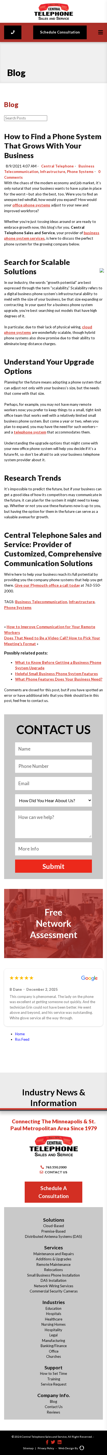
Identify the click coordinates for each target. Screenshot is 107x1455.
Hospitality (53, 1330)
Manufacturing (53, 1340)
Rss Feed (22, 1039)
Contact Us (54, 1406)
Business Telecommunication (41, 602)
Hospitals (53, 1313)
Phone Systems (80, 171)
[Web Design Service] (82, 1448)
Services (53, 1247)
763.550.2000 (56, 1167)
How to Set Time (53, 1373)
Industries (53, 1302)
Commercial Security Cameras (54, 1291)
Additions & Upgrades (53, 1259)
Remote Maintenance (53, 1264)
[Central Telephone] (53, 11)
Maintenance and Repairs (53, 1254)
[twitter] (53, 1442)
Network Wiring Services (53, 1286)
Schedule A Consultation (53, 1192)
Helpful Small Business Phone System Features (56, 673)
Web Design (66, 1448)
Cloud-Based (53, 1226)
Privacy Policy (46, 1448)
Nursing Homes (53, 1324)
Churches (53, 1356)
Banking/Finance (54, 1346)
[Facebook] (47, 1442)
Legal (53, 1335)
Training (53, 1379)
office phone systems (31, 205)
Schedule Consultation (60, 32)
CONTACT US (56, 1172)
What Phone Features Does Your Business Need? (58, 679)
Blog (53, 1401)
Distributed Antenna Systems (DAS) (53, 1236)
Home (20, 1034)
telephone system (30, 432)
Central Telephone (57, 166)
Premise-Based (53, 1231)
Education (53, 1308)
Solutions (53, 1220)
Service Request (53, 1384)
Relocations (53, 1269)
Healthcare (53, 1319)
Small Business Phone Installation (53, 1275)
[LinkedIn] (59, 1442)
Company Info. (53, 1395)
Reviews (53, 1412)
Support (53, 1367)
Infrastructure (52, 171)
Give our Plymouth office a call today (47, 585)
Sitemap (28, 1448)
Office (53, 1351)
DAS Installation (53, 1280)
